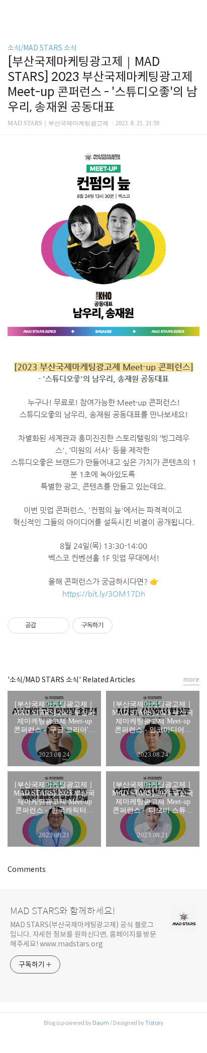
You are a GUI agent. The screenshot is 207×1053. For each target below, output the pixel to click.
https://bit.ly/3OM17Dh (103, 593)
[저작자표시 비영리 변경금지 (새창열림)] (126, 625)
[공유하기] (45, 625)
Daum (100, 1022)
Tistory (154, 1022)
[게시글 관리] (58, 625)
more (191, 679)
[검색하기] (194, 11)
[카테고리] (12, 11)
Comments (27, 869)
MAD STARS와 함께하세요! (62, 911)
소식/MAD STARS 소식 (42, 47)
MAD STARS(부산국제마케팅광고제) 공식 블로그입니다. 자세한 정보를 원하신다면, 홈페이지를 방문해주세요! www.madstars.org (83, 934)
